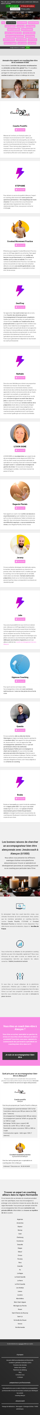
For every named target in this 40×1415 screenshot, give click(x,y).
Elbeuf (20, 1252)
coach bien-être (11, 22)
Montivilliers (20, 1298)
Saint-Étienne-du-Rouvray (20, 1313)
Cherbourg (20, 1237)
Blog (20, 1372)
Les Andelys (20, 1288)
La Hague (20, 1273)
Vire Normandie (20, 1327)
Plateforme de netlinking (20, 1370)
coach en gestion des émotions (14, 36)
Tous (3, 22)
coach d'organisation (14, 29)
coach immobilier (21, 39)
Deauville (20, 1244)
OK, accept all (13, 6)
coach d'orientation (27, 29)
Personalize (15, 9)
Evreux (20, 1255)
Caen (20, 1234)
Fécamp (20, 1259)
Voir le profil (20, 130)
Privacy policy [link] (25, 9)
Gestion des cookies (20, 1367)
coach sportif (32, 43)
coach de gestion (10, 26)
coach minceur (32, 39)
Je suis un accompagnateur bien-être (20, 1056)
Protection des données (20, 1365)
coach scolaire (22, 43)
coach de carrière (33, 22)
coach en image (29, 36)
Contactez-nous (20, 1375)
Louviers (20, 1295)
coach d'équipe (30, 26)
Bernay (20, 1230)
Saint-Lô (20, 1316)
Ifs (20, 1270)
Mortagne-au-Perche (20, 1306)
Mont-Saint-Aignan (20, 1302)
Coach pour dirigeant (10, 43)
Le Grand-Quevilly (20, 1277)
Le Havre (20, 1280)
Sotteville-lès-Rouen (20, 1320)
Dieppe (20, 1248)
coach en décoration (29, 33)
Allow (27, 47)
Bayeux (20, 1226)
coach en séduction (9, 39)
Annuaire (8, 1360)
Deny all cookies (28, 6)
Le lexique (20, 1377)
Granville (20, 1266)
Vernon (20, 1324)
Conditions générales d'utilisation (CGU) (20, 1362)
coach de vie (20, 26)
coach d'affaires (22, 22)
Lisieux (20, 1291)
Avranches (20, 1223)
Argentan (20, 1219)
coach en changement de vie (13, 33)
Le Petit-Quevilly (20, 1284)
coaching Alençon (20, 1395)
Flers (20, 1262)
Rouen (20, 1309)
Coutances (20, 1241)
